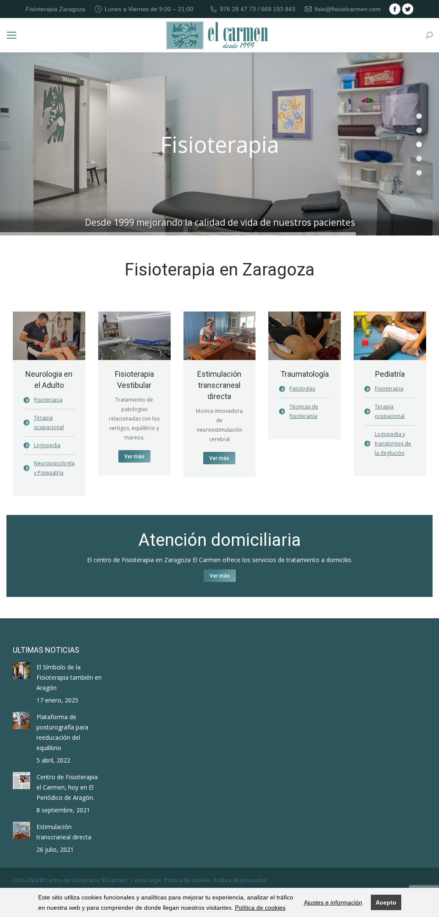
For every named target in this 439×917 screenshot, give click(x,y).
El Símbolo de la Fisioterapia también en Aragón (69, 677)
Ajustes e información (333, 902)
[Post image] (21, 670)
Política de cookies (260, 907)
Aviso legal (148, 880)
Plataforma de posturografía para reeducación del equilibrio (62, 732)
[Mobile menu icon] (11, 35)
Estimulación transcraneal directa (63, 832)
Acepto (386, 902)
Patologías (302, 388)
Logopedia (47, 445)
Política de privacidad (240, 880)
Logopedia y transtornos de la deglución (393, 443)
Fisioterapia (48, 399)
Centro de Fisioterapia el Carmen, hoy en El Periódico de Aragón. (67, 787)
